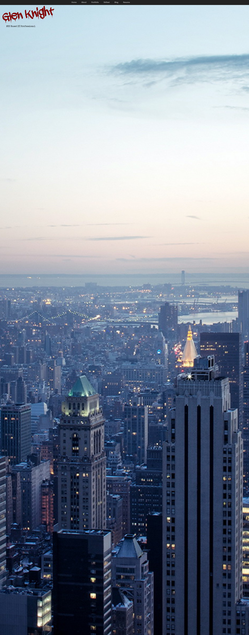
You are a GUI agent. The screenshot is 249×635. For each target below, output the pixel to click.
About (83, 2)
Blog (116, 2)
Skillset (107, 2)
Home (74, 2)
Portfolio (95, 2)
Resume (126, 2)
